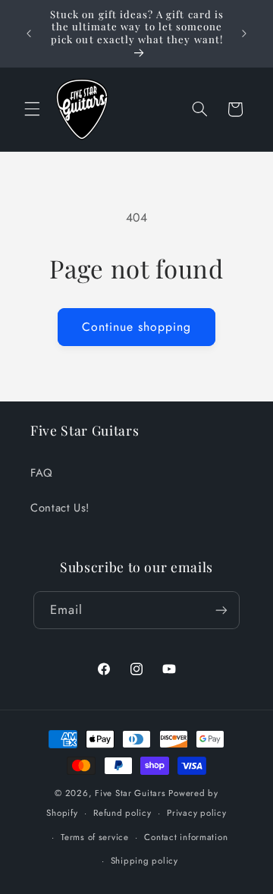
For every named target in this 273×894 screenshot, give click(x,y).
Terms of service (95, 837)
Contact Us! (59, 507)
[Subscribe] (221, 609)
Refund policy (122, 813)
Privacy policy (196, 813)
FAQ (41, 472)
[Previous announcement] (29, 33)
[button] (31, 109)
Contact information (186, 837)
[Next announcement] (244, 33)
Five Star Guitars (130, 793)
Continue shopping (137, 326)
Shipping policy (144, 861)
